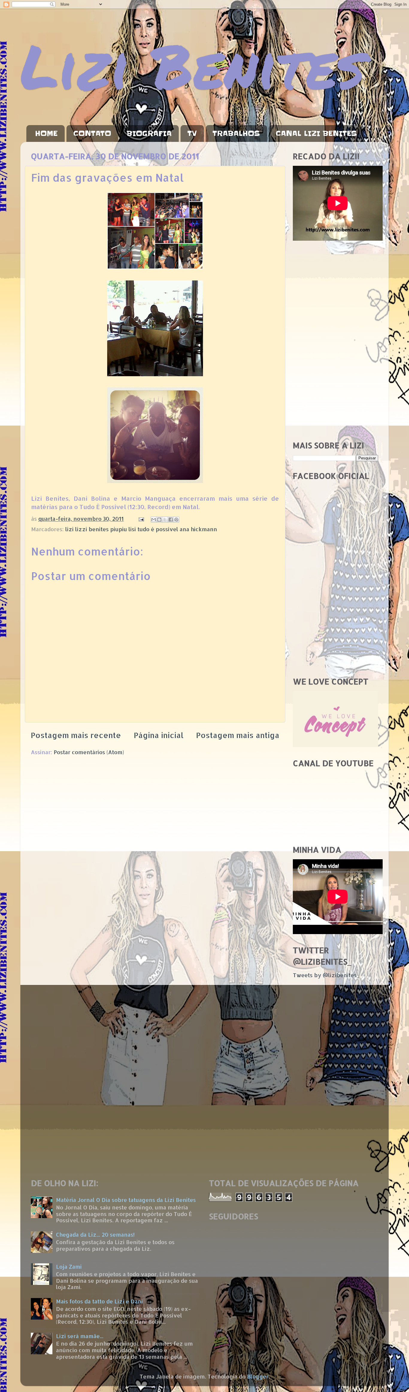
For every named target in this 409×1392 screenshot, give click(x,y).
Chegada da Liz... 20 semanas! (95, 1234)
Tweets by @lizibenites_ (326, 974)
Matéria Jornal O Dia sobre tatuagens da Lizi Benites (126, 1199)
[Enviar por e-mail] (154, 520)
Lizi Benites (192, 65)
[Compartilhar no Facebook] (171, 520)
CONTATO (92, 133)
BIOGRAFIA (149, 133)
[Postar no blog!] (159, 520)
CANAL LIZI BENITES (316, 133)
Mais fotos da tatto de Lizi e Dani (99, 1301)
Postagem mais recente (76, 735)
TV (192, 133)
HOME (46, 133)
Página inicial (159, 735)
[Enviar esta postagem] (141, 518)
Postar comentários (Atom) (89, 752)
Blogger (258, 1376)
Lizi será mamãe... (79, 1335)
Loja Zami (69, 1266)
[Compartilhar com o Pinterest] (176, 520)
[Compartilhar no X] (165, 520)
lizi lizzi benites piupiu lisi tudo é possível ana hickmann (141, 529)
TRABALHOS (236, 133)
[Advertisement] (335, 341)
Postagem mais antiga (237, 735)
